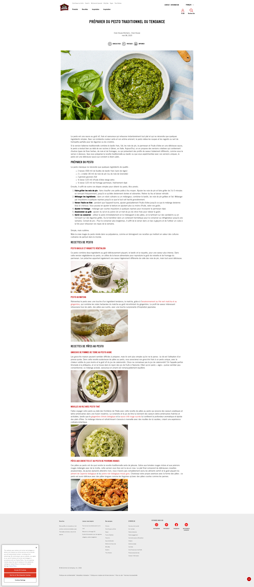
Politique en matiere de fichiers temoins (102, 575)
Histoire (130, 541)
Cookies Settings (20, 580)
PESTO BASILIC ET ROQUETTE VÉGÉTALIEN (88, 248)
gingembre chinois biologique (103, 417)
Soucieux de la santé (133, 526)
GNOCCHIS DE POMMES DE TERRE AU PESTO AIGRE (91, 352)
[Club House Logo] (64, 12)
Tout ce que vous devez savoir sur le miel (91, 527)
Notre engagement (133, 535)
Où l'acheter (131, 529)
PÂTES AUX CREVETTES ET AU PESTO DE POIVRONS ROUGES (95, 461)
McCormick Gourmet (96, 3)
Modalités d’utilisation (82, 575)
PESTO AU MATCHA (78, 297)
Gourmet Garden (109, 541)
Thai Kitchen (118, 3)
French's (87, 3)
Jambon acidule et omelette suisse (67, 529)
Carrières (130, 546)
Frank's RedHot (109, 535)
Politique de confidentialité (67, 575)
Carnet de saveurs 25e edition (135, 538)
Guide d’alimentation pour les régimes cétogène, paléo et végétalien (92, 536)
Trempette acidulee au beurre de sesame (67, 533)
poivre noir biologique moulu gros (116, 474)
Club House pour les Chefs (135, 549)
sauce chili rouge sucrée (130, 417)
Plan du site (119, 575)
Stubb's (107, 549)
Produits (75, 9)
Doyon (111, 3)
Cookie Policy (13, 566)
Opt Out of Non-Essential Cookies (20, 575)
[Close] (36, 547)
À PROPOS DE (131, 521)
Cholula (107, 526)
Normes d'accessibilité (130, 575)
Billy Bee (106, 3)
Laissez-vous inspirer (88, 521)
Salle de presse (132, 543)
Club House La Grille (78, 3)
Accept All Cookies (20, 570)
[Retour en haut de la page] (249, 579)
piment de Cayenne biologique (83, 474)
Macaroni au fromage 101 (88, 531)
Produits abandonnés (133, 552)
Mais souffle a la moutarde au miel (67, 526)
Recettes (85, 9)
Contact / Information (172, 5)
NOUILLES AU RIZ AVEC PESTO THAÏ (85, 407)
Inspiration (95, 9)
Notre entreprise (132, 532)
